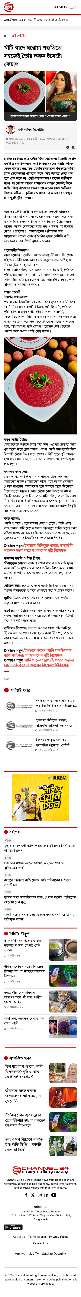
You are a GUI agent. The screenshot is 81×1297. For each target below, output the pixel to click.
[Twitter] (32, 1195)
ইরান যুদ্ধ (27, 20)
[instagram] (40, 1195)
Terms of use (37, 1237)
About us (19, 1237)
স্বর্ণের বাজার (43, 20)
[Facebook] (26, 1195)
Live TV (33, 1253)
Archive (20, 1253)
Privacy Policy (59, 1237)
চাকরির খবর (61, 20)
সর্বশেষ (14, 832)
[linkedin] (46, 1195)
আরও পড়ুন (18, 934)
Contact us (40, 1243)
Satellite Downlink (54, 1253)
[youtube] (53, 1195)
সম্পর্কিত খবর (19, 1058)
